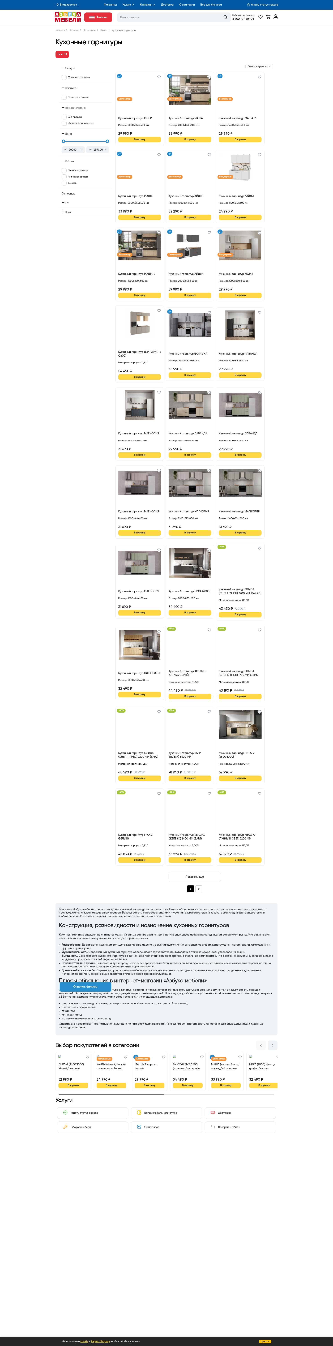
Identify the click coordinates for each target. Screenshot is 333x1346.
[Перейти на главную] (68, 21)
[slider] (63, 141)
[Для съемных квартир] (119, 76)
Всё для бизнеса (211, 4)
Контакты (146, 4)
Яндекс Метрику (100, 1341)
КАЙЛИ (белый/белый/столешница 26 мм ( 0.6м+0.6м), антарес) (111, 1066)
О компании (187, 4)
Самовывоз (151, 1127)
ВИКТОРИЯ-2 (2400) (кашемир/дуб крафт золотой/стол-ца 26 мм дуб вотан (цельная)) (186, 1066)
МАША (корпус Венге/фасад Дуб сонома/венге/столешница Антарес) (225, 1066)
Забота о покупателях (243, 15)
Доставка (167, 4)
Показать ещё (195, 877)
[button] (159, 77)
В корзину (139, 139)
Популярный (225, 177)
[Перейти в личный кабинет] (275, 18)
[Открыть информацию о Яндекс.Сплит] (131, 129)
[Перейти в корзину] (268, 18)
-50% (171, 629)
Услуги (126, 4)
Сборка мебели (81, 1127)
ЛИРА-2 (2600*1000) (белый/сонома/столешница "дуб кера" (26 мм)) (71, 1066)
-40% (221, 547)
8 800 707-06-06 (243, 19)
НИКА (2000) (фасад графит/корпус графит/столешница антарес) (262, 1066)
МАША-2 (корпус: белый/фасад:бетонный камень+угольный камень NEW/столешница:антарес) (149, 1066)
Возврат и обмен (229, 1127)
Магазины (110, 4)
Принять (265, 1341)
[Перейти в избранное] (260, 18)
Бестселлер (125, 99)
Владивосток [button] (68, 4)
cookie (84, 1341)
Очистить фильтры (85, 986)
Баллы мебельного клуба (160, 1113)
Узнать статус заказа (264, 4)
